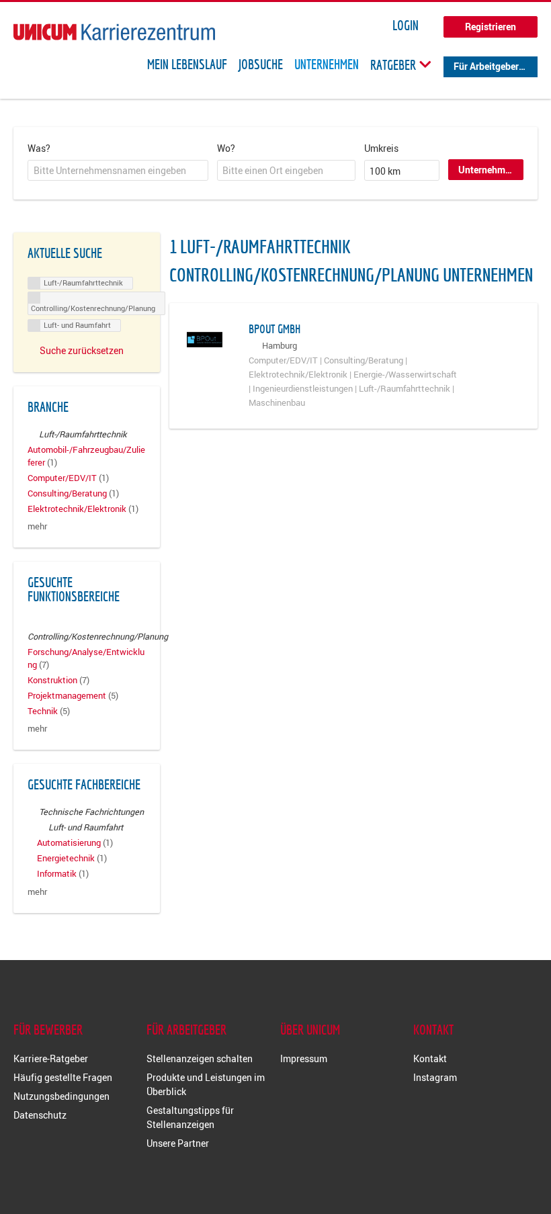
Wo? (226, 148)
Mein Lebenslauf (187, 64)
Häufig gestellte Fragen (62, 1077)
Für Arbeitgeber (486, 66)
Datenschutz (40, 1115)
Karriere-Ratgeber (50, 1058)
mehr (37, 526)
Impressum (303, 1058)
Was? (39, 148)
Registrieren (490, 26)
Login (405, 25)
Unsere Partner (177, 1143)
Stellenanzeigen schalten (199, 1058)
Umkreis (381, 148)
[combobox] (118, 170)
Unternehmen (326, 64)
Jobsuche (261, 64)
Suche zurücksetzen (82, 350)
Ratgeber (394, 64)
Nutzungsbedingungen (61, 1096)
